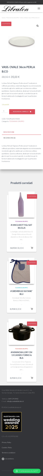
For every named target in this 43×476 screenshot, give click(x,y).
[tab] (21, 132)
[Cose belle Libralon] (16, 8)
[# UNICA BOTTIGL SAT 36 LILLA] (21, 204)
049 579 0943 (13, 399)
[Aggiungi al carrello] (32, 248)
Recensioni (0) (9, 138)
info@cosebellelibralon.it (15, 401)
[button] (27, 471)
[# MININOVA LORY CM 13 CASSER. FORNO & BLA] (21, 332)
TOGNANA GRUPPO (12, 18)
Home (3, 18)
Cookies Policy (7, 447)
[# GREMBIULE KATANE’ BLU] (21, 271)
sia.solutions (9, 459)
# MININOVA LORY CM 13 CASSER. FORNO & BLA (21, 355)
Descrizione (8, 132)
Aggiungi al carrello (21, 111)
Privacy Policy (6, 442)
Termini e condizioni (8, 453)
